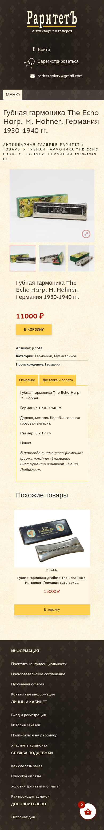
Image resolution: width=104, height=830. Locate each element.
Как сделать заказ (26, 766)
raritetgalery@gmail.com (60, 76)
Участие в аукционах (29, 745)
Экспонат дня (23, 817)
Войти (44, 49)
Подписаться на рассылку (34, 735)
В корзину (34, 330)
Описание (27, 380)
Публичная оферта (28, 684)
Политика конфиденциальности (39, 664)
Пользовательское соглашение (38, 674)
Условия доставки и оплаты (35, 786)
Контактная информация (33, 694)
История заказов (25, 725)
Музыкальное (65, 356)
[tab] (27, 380)
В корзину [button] (52, 609)
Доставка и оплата (58, 380)
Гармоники (43, 356)
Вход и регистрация (28, 715)
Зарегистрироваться (58, 61)
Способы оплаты (26, 776)
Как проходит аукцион (30, 796)
